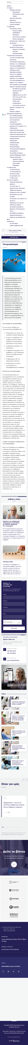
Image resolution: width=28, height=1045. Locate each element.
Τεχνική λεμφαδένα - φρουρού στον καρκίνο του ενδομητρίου (18, 126)
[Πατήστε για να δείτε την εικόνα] (14, 260)
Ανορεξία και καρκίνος (16, 207)
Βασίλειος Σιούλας (15, 10)
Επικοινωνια (10, 221)
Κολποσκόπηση (17, 99)
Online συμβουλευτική (16, 225)
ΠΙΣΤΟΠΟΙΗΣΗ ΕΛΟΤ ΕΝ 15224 (17, 1033)
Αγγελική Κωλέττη (18, 45)
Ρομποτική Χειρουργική (16, 130)
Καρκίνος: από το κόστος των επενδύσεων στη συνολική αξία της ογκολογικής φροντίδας (18, 762)
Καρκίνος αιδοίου (15, 111)
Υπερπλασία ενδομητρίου (17, 61)
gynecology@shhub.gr (13, 660)
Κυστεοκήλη (16, 163)
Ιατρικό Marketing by (14, 1037)
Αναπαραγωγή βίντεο (14, 864)
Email (4, 613)
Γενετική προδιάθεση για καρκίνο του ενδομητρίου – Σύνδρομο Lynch (18, 68)
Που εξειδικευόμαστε (16, 115)
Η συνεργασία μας (15, 171)
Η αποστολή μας (15, 169)
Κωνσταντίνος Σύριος (19, 37)
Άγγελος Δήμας (17, 30)
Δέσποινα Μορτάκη (15, 18)
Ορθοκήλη (16, 165)
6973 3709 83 (14, 949)
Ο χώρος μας (14, 178)
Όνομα (4, 594)
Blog (8, 219)
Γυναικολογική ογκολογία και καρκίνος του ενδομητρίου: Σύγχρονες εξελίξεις (18, 703)
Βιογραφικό (16, 12)
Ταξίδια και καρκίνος (16, 190)
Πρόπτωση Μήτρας (18, 161)
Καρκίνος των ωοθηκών (17, 78)
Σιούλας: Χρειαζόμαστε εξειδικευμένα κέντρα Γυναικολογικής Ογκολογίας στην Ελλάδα (18, 747)
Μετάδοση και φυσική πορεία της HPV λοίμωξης (19, 91)
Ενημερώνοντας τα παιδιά (17, 192)
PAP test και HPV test (19, 97)
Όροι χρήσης (6, 1031)
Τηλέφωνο (5, 607)
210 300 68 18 (11, 651)
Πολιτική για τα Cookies (15, 1031)
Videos (15, 16)
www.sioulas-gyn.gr (18, 1025)
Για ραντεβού (14, 223)
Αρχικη (9, 5)
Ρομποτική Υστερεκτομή (17, 132)
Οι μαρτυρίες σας (15, 175)
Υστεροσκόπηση (14, 146)
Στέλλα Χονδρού (15, 24)
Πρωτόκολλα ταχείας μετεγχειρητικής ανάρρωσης (16, 120)
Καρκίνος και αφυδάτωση (17, 217)
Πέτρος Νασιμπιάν (18, 39)
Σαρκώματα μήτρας (15, 72)
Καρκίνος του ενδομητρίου (18, 64)
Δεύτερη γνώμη (14, 173)
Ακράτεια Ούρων (18, 159)
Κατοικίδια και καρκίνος (17, 213)
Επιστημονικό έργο (18, 14)
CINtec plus (16, 101)
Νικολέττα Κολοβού (19, 49)
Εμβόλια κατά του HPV (19, 95)
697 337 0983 (11, 653)
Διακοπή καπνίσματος (16, 215)
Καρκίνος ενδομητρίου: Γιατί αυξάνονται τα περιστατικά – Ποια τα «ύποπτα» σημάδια (18, 732)
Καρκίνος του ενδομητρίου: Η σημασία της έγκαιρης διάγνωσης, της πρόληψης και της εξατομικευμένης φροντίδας (18, 718)
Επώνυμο (5, 600)
